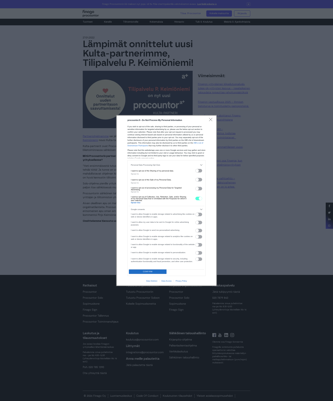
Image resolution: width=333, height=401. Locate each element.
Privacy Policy (181, 281)
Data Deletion (151, 281)
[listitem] (166, 165)
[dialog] (166, 200)
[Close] (211, 120)
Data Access (166, 281)
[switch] (198, 170)
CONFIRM (148, 272)
